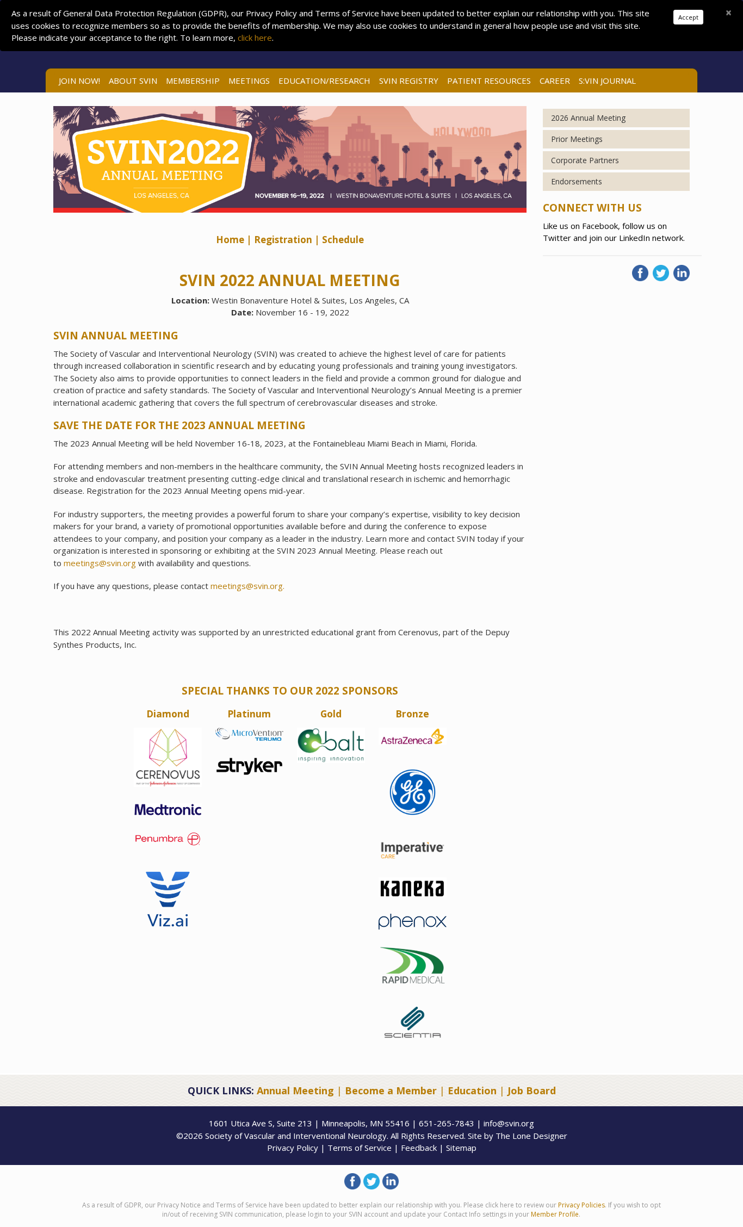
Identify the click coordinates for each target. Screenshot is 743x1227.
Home (231, 239)
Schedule (343, 239)
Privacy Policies (581, 1205)
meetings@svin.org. (247, 585)
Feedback (419, 1147)
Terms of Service (359, 1147)
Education (472, 1090)
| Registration (279, 239)
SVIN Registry (408, 80)
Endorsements (576, 181)
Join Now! (79, 80)
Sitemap (461, 1147)
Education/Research (324, 80)
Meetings (249, 80)
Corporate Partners (585, 160)
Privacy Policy (292, 1147)
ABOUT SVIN (133, 80)
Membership (193, 80)
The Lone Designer (531, 1135)
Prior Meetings (577, 139)
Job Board (531, 1090)
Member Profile (555, 1214)
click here (255, 37)
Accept (688, 17)
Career (555, 80)
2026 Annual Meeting (588, 118)
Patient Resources (489, 80)
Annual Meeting (295, 1090)
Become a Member (391, 1090)
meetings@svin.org (101, 562)
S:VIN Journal (607, 80)
